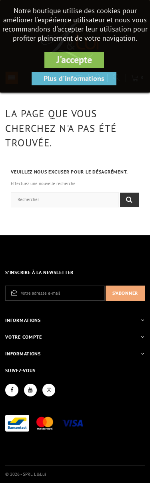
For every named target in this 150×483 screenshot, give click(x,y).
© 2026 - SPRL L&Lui (25, 474)
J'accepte (74, 59)
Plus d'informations (74, 78)
